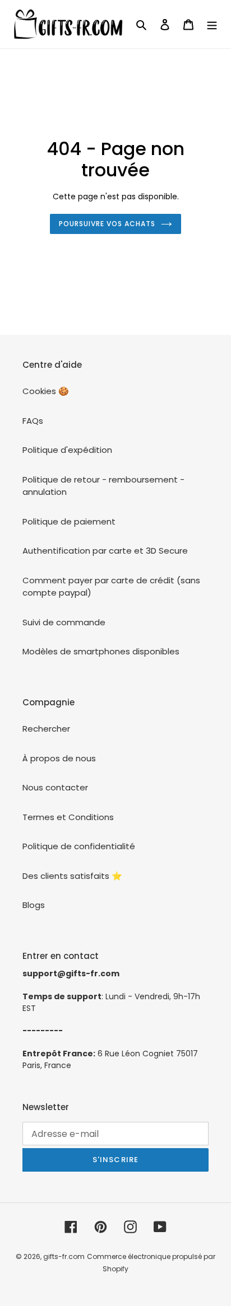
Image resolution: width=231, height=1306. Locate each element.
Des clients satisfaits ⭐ (72, 876)
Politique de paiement (69, 521)
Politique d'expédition (67, 450)
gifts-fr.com (64, 1256)
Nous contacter (55, 787)
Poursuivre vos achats (107, 223)
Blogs (33, 905)
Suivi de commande (63, 622)
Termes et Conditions (68, 817)
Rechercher (46, 728)
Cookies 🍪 (45, 391)
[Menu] (212, 24)
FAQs (32, 421)
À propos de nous (59, 758)
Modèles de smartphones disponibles (100, 651)
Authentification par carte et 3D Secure (105, 550)
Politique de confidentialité (78, 846)
